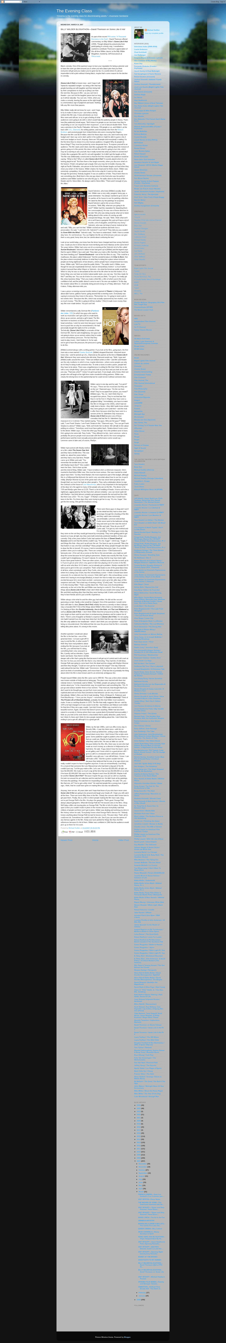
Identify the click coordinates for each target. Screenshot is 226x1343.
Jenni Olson (139, 487)
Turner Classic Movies (143, 330)
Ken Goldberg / (144, 731)
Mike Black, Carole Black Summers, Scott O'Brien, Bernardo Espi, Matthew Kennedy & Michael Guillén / (149, 600)
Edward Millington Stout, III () (148, 489)
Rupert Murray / (149, 902)
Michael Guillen (153, 30)
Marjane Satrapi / (145, 970)
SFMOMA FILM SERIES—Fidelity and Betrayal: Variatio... (151, 1283)
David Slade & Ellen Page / (149, 987)
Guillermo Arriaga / (149, 551)
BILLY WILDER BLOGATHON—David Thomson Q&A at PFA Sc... (150, 1265)
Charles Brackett (85, 352)
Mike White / (148, 1091)
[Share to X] (90, 831)
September (143, 1173)
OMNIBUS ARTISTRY (146, 1220)
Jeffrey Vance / (145, 1065)
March (141, 1192)
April (141, 1189)
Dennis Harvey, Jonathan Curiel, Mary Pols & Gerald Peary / (149, 759)
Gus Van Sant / (146, 1063)
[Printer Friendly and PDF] (72, 832)
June (141, 1182)
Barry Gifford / (145, 729)
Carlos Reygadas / (148, 945)
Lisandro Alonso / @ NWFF (149, 505)
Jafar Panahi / (142, 912)
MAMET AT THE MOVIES (147, 1257)
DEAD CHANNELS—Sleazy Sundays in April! (148, 1233)
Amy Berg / (146, 590)
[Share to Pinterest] (94, 831)
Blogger (127, 1337)
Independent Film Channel (144, 321)
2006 (139, 1300)
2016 (139, 1133)
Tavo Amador (139, 464)
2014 (139, 1139)
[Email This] (85, 831)
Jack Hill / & (147, 763)
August (142, 1176)
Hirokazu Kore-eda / (144, 813)
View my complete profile (154, 33)
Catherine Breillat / (149, 624)
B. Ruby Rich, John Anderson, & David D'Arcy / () (149, 960)
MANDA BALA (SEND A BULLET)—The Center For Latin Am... (151, 1225)
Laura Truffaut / (146, 1037)
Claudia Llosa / (148, 827)
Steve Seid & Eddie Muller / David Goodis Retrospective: (147, 974)
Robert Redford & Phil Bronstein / (148, 941)
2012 (139, 1146)
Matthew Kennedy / (147, 798)
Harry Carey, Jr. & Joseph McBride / (148, 638)
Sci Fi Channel (140, 327)
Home (95, 840)
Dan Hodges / (145, 766)
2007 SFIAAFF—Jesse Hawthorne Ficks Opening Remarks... (151, 1243)
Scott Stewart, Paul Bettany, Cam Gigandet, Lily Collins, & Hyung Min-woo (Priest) (148, 1009)
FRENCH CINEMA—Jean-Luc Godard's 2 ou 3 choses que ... (151, 1195)
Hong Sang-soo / (149, 770)
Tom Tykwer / (143, 1047)
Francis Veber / (144, 1074)
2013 (139, 1142)
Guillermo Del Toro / (148, 666)
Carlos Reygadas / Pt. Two (149, 953)
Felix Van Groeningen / (145, 1059)
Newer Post (66, 840)
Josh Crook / (142, 661)
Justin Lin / (146, 821)
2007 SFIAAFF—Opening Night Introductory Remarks (150, 1253)
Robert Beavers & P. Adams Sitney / (149, 561)
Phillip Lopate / (148, 839)
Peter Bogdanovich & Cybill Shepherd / (149, 614)
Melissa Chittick (140, 645)
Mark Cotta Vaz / (143, 1071)
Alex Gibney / (142, 726)
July (141, 1179)
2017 (139, 1130)
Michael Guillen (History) (144, 470)
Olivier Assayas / (147, 555)
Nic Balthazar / (142, 558)
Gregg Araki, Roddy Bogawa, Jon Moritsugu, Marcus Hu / (149, 539)
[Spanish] (144, 420)
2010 (139, 1152)
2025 (139, 1108)
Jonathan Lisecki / (148, 824)
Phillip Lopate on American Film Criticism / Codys (147, 830)
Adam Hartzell (139, 473)
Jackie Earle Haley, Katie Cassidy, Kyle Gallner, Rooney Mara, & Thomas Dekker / (149, 745)
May (140, 1185)
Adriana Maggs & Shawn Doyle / (147, 848)
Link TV (137, 324)
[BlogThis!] (88, 831)
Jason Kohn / (144, 811)
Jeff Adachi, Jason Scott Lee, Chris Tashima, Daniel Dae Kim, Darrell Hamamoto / (148, 500)
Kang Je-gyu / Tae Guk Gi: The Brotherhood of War (146, 787)
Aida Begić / (141, 584)
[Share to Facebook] (92, 831)
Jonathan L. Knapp (142, 481)
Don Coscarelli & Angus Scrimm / (148, 651)
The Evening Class (74, 10)
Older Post (123, 840)
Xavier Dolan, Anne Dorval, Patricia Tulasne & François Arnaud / (148, 674)
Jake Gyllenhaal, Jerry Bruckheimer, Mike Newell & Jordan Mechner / (149, 736)
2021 (139, 1118)
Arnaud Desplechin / (149, 669)
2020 (139, 1121)
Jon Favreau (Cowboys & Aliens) (147, 706)
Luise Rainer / (146, 934)
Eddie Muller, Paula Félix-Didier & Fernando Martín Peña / (148, 894)
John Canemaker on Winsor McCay (148, 634)
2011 (139, 1149)
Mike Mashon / (146, 860)
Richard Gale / (149, 717)
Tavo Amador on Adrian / (149, 520)
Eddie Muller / (144, 880)
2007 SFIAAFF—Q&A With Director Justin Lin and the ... (150, 1248)
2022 (139, 1114)
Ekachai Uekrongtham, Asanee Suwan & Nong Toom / (149, 1051)
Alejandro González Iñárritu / (148, 783)
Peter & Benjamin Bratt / (148, 621)
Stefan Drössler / (146, 694)
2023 (139, 1111)
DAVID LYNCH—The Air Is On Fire (151, 1217)
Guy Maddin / (145, 845)
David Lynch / (145, 842)
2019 (139, 1124)
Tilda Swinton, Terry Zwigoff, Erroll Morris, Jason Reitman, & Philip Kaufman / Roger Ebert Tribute (148, 1015)
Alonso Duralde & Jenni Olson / (149, 697)
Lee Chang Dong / (148, 678)
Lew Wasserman (89, 484)
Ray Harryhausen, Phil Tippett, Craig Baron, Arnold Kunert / (149, 752)
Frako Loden (139, 484)
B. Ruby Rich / (148, 956)
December (143, 1164)
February (142, 1293)
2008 (139, 1158)
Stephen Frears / (145, 713)
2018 (139, 1127)
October (142, 1170)
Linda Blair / (144, 606)
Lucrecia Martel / (145, 852)
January (142, 1296)
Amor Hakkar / (147, 741)
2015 (139, 1136)
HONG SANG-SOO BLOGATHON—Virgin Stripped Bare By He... (151, 1238)
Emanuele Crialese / (147, 658)
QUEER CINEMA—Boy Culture (150, 1229)
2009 (139, 1155)
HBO (136, 319)
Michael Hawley (140, 475)
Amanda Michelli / (145, 865)
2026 (139, 1105)
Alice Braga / (143, 618)
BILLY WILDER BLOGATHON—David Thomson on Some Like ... (151, 1272)
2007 (139, 1161)
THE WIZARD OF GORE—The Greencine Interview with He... (151, 1203)
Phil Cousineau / (146, 655)
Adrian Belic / (146, 587)
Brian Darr (138, 467)
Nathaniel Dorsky (141, 681)
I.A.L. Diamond (74, 130)
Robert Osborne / (144, 910)
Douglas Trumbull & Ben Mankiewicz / (149, 1044)
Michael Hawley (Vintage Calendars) (148, 478)
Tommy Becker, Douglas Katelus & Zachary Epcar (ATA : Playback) (148, 566)
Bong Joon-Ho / (144, 791)
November (143, 1167)
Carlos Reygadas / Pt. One (149, 950)
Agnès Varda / (148, 1068)
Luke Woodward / (146, 1096)
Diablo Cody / (146, 647)
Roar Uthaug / (143, 1055)
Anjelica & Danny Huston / (146, 775)
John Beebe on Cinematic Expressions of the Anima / (149, 576)
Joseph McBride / (147, 862)
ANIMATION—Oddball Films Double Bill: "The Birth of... (150, 1288)
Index (142, 339)
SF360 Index (139, 349)
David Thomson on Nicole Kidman (148, 1025)
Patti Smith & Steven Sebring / (148, 995)
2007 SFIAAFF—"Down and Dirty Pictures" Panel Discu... (151, 1208)
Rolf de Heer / (144, 663)
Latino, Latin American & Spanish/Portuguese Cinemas (146, 342)
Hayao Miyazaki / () (149, 873)
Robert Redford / (148, 937)
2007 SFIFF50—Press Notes (149, 1199)
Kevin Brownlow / (147, 627)
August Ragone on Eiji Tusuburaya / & (148, 930)
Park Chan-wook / (143, 642)
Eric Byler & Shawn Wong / (144, 630)
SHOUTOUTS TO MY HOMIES (149, 1260)
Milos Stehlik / (145, 1004)
